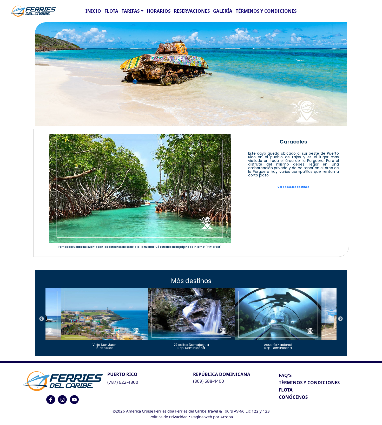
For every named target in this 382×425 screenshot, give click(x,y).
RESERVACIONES (192, 11)
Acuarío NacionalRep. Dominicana (278, 345)
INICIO (93, 11)
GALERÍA (222, 11)
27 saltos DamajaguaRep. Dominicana (191, 345)
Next (340, 318)
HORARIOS (158, 11)
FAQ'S (285, 375)
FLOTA (111, 11)
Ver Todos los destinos (293, 187)
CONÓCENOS (293, 397)
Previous (41, 318)
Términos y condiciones (266, 11)
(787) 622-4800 (122, 382)
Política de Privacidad (168, 416)
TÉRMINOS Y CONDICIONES (309, 383)
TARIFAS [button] (131, 11)
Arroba (226, 416)
